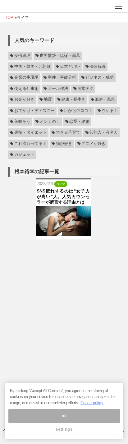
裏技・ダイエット (30, 133)
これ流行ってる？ (30, 143)
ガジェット (24, 154)
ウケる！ (110, 111)
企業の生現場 (26, 78)
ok (64, 416)
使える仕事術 (26, 88)
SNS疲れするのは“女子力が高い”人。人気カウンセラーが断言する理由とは (63, 196)
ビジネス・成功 (99, 78)
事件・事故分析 (62, 78)
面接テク (85, 88)
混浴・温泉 (105, 99)
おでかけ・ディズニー (34, 111)
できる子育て (68, 133)
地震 (48, 99)
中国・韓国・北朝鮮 (32, 66)
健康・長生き (73, 99)
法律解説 (97, 66)
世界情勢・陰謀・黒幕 (60, 55)
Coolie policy (91, 402)
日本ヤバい (70, 66)
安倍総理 (22, 55)
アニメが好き (93, 143)
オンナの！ (50, 121)
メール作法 (58, 88)
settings (64, 429)
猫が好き (64, 143)
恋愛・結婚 (79, 121)
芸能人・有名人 (103, 133)
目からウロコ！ (78, 111)
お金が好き (24, 99)
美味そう (22, 121)
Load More (64, 249)
